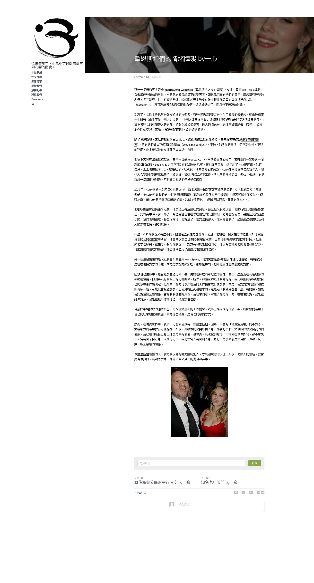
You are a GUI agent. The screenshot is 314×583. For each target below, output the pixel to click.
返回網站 (141, 492)
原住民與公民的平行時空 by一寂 (162, 482)
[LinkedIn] (251, 492)
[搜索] (33, 104)
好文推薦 (36, 77)
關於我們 (36, 85)
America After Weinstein (178, 90)
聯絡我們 (36, 94)
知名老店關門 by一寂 (219, 482)
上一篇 (140, 477)
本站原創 (36, 72)
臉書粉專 (36, 90)
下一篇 (204, 477)
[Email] (258, 492)
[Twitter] (243, 492)
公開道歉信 (150, 239)
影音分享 (36, 81)
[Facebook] (236, 492)
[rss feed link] (262, 492)
